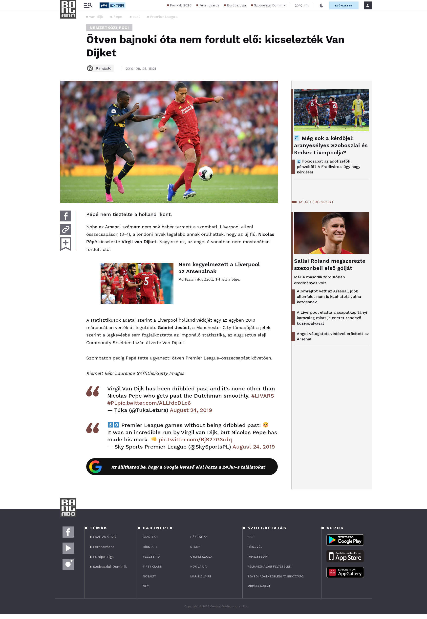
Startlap (150, 537)
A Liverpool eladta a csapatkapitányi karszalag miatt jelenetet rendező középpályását (332, 318)
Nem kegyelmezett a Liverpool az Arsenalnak (219, 267)
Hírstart (150, 546)
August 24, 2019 (191, 410)
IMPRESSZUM (257, 556)
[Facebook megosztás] (65, 216)
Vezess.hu (151, 556)
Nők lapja (198, 566)
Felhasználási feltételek (269, 566)
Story (195, 546)
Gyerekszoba (201, 556)
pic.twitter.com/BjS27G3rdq (195, 439)
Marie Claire (200, 576)
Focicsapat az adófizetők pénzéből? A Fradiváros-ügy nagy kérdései (328, 166)
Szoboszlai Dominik (269, 5)
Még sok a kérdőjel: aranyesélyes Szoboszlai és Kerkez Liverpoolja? (331, 145)
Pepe (117, 17)
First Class (152, 566)
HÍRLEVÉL (255, 546)
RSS (251, 537)
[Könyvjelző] (65, 244)
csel (136, 17)
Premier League (163, 17)
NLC (146, 586)
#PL (112, 403)
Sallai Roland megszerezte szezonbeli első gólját (329, 264)
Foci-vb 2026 (181, 5)
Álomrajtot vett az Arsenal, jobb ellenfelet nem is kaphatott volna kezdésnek (329, 296)
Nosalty (149, 576)
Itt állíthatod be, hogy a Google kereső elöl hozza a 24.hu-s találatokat (188, 467)
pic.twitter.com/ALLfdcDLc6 (154, 403)
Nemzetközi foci (109, 27)
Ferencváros (209, 5)
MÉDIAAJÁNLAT (259, 586)
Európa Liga (236, 5)
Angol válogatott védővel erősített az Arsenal (333, 336)
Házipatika (198, 537)
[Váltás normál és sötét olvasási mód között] (321, 5)
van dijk (96, 17)
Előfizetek (343, 5)
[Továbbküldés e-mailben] (65, 229)
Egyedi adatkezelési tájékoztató (275, 576)
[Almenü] (88, 5)
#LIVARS (262, 396)
